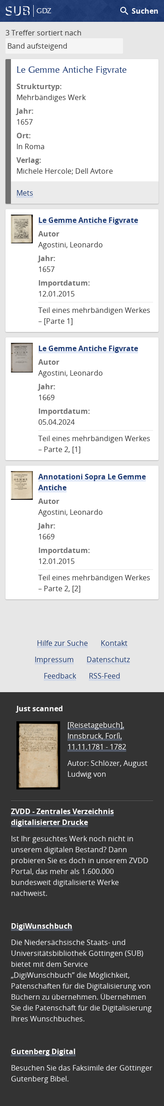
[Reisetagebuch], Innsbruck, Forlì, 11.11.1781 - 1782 (96, 736)
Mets (24, 193)
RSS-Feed (104, 676)
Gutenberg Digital (43, 1051)
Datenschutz (108, 659)
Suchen (139, 10)
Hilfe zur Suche (62, 643)
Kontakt (114, 643)
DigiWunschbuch (41, 926)
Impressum (54, 659)
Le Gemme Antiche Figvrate (88, 220)
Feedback (60, 676)
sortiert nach (59, 33)
